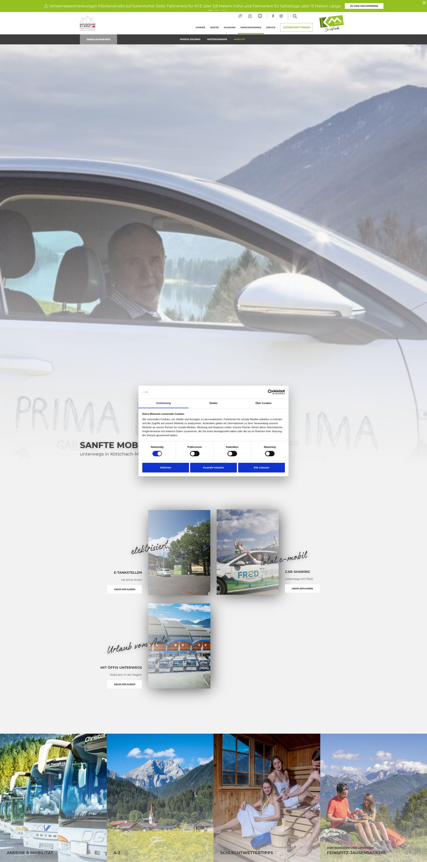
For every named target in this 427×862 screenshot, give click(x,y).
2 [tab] (217, 10)
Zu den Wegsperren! (364, 6)
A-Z (116, 852)
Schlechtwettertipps (246, 852)
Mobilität (239, 39)
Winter (214, 27)
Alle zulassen (261, 467)
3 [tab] (224, 10)
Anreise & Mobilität (30, 852)
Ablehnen (165, 467)
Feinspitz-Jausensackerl (356, 852)
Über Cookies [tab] (264, 403)
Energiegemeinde (252, 27)
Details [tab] (213, 403)
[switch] (194, 453)
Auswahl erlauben (213, 467)
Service (270, 27)
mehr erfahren (124, 589)
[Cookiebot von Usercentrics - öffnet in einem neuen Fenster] (270, 392)
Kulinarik (230, 27)
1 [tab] (210, 10)
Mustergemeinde (217, 39)
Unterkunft (296, 27)
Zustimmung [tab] (163, 403)
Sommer (200, 27)
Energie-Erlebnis (190, 39)
